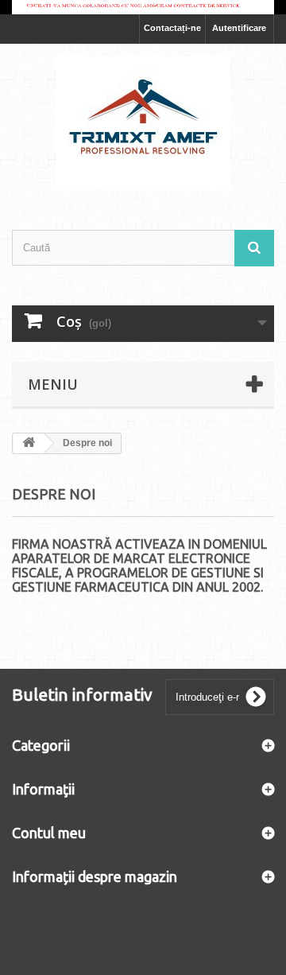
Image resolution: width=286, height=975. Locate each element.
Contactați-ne (172, 28)
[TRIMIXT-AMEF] (143, 123)
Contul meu (49, 833)
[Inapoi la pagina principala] (29, 443)
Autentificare (239, 28)
